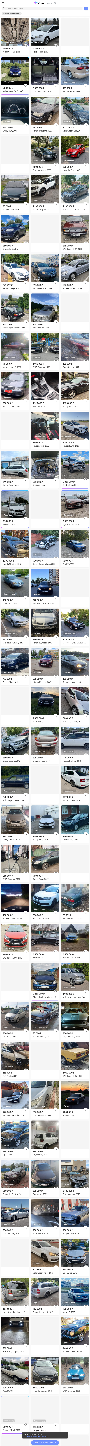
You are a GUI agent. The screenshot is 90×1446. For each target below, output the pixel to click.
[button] (25, 46)
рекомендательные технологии (38, 1436)
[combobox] (42, 8)
